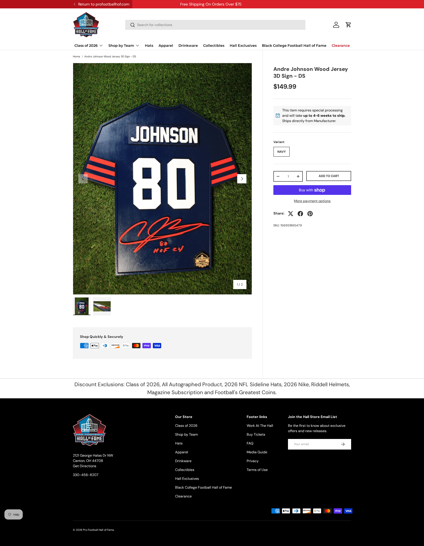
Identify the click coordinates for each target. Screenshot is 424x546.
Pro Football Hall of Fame (98, 530)
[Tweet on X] (290, 213)
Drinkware (188, 45)
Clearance (341, 45)
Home (76, 56)
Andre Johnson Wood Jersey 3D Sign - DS (110, 56)
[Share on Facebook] (300, 213)
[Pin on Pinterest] (310, 213)
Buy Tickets (256, 434)
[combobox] (215, 25)
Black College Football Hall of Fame (294, 45)
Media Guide (257, 452)
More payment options (312, 201)
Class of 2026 (86, 45)
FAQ (250, 443)
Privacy (253, 461)
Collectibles (213, 45)
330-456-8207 (85, 475)
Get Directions (84, 466)
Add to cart (329, 176)
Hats (149, 45)
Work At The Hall (260, 425)
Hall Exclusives (243, 45)
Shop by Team (121, 45)
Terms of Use (257, 469)
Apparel (166, 45)
